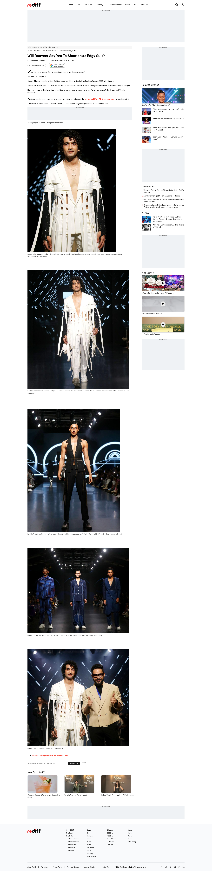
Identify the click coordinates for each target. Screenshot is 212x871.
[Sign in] (183, 5)
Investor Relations (90, 867)
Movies (89, 839)
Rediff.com (123, 867)
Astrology (90, 854)
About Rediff (31, 867)
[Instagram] (175, 867)
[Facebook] (170, 867)
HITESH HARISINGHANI (37, 60)
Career (130, 839)
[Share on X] (166, 867)
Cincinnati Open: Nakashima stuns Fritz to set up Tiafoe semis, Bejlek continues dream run (164, 206)
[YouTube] (179, 867)
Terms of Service (73, 867)
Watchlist (110, 842)
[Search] (176, 5)
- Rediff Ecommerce (72, 842)
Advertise (44, 867)
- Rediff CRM (70, 848)
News (87, 5)
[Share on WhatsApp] (161, 867)
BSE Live (110, 833)
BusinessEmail (116, 5)
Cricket (89, 845)
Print (85, 762)
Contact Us (105, 867)
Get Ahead (37, 51)
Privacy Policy (57, 867)
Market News (111, 839)
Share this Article (38, 65)
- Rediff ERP (70, 851)
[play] (163, 283)
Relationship (132, 842)
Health (130, 833)
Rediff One (69, 836)
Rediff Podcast (92, 856)
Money (100, 5)
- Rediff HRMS (70, 845)
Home (70, 5)
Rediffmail (69, 833)
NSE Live (110, 836)
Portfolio (110, 845)
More (143, 5)
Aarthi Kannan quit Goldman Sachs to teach (162, 196)
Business (90, 836)
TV (135, 5)
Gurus (127, 5)
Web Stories (148, 272)
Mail (78, 5)
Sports (89, 842)
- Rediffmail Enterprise (73, 839)
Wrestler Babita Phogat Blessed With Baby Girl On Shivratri (164, 191)
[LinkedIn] (184, 867)
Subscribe (74, 763)
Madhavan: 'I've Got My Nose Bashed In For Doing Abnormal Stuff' (164, 200)
